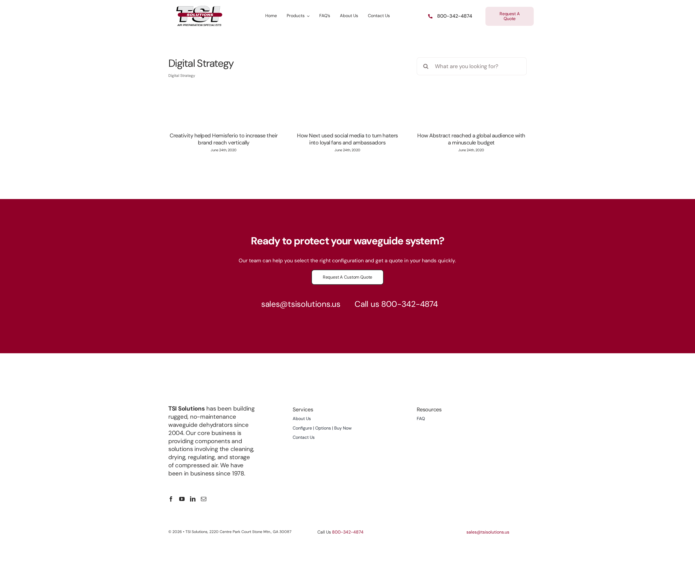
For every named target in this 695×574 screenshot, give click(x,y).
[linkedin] (192, 499)
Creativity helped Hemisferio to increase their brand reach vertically (224, 139)
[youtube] (182, 499)
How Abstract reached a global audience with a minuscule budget (471, 139)
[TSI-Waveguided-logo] (199, 7)
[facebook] (171, 499)
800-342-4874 (409, 304)
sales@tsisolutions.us (300, 304)
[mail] (203, 499)
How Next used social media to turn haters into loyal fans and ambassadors (347, 139)
